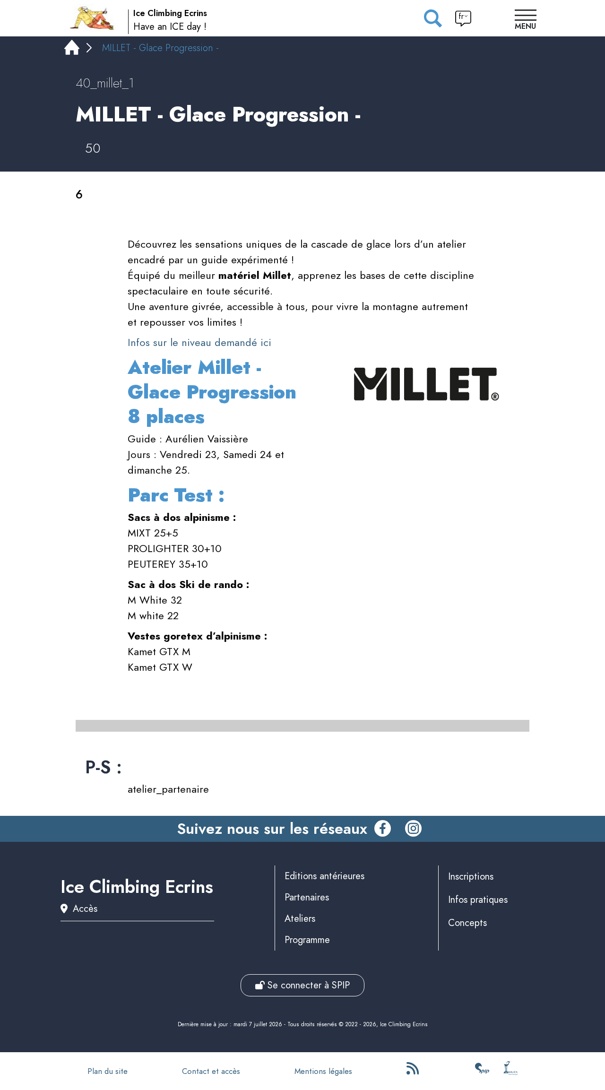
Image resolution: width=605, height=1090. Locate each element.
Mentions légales (323, 1071)
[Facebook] (382, 829)
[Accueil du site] (92, 18)
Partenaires (307, 897)
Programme (307, 940)
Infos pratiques (478, 900)
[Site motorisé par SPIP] (482, 1071)
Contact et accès (211, 1071)
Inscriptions (470, 876)
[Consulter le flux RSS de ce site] (413, 1071)
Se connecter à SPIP (307, 985)
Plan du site (107, 1071)
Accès (85, 909)
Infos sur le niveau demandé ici (199, 342)
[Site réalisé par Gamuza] (510, 1071)
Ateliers (300, 919)
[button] (525, 20)
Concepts (467, 923)
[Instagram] (413, 829)
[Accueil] (71, 49)
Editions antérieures (324, 876)
